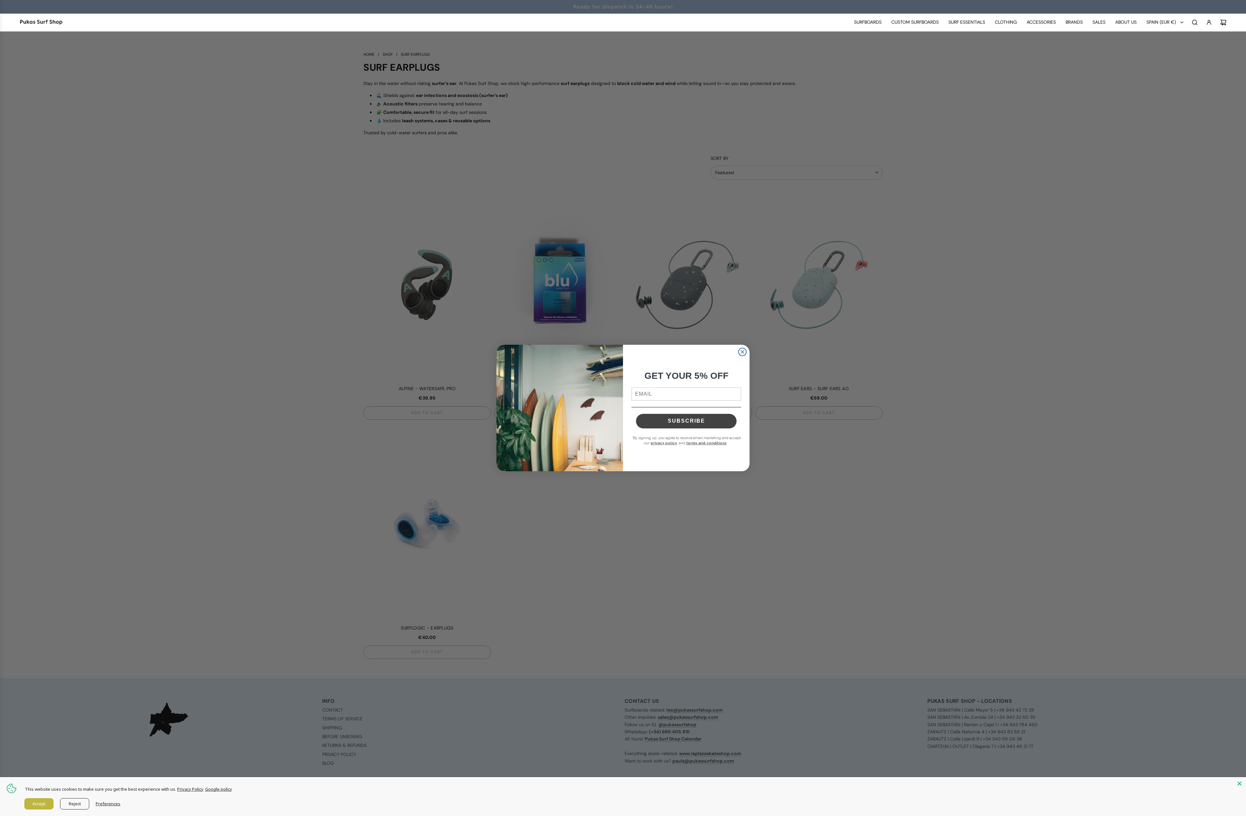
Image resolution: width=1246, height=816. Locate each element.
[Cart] (1223, 22)
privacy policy (664, 443)
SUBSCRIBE (686, 421)
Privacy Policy (190, 789)
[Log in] (1209, 22)
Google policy (218, 789)
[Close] (1239, 783)
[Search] (1195, 22)
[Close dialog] (742, 352)
